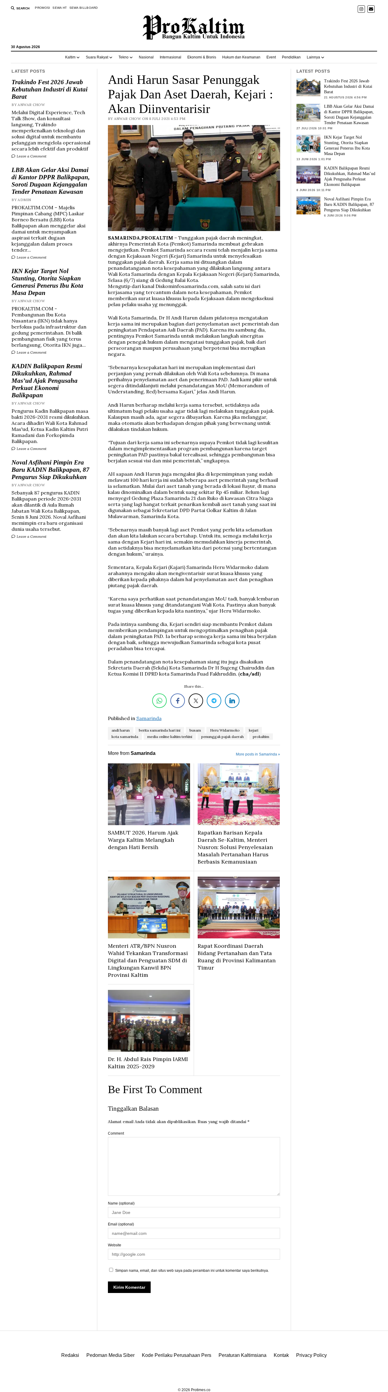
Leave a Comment (31, 156)
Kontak (281, 1355)
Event (271, 57)
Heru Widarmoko (225, 730)
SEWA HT (59, 7)
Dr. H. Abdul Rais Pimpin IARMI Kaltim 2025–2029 (148, 1063)
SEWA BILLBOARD (83, 7)
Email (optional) (121, 1224)
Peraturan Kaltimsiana (242, 1355)
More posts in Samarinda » (258, 754)
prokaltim (261, 736)
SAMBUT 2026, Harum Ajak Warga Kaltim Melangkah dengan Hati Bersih (143, 840)
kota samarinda (125, 736)
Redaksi (70, 1355)
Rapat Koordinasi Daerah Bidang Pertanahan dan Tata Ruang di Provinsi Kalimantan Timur (237, 956)
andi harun (121, 730)
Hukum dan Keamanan (241, 57)
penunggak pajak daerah (222, 736)
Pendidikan (291, 57)
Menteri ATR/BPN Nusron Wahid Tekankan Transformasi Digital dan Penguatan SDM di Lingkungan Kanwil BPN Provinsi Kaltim (148, 960)
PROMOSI (42, 7)
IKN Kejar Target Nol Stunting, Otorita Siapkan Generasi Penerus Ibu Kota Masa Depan (47, 281)
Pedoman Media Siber (110, 1355)
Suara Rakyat (97, 57)
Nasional (146, 57)
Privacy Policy (311, 1355)
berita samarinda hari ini (159, 730)
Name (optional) (121, 1203)
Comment (116, 1133)
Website (114, 1245)
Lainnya (313, 57)
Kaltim (70, 57)
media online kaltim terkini (169, 736)
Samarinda (149, 718)
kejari (253, 730)
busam (195, 730)
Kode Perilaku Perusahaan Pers (176, 1355)
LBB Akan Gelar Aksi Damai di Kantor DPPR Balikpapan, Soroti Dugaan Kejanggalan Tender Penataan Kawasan (51, 180)
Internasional (170, 57)
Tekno (124, 57)
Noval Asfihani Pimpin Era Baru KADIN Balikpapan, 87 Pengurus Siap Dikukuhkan (50, 470)
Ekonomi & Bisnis (201, 57)
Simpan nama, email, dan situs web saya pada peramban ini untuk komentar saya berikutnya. (192, 1270)
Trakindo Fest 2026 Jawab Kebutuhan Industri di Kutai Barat (50, 89)
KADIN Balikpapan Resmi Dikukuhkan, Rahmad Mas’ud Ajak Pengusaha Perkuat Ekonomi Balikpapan (47, 380)
